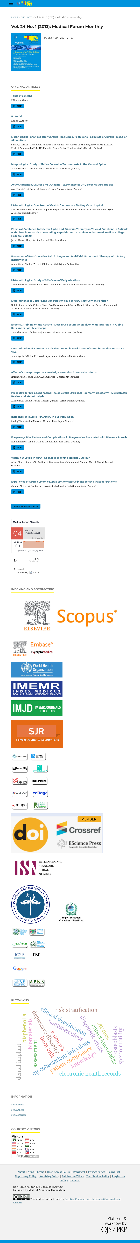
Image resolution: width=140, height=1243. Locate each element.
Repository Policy (26, 1176)
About (21, 1172)
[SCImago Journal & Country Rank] (28, 552)
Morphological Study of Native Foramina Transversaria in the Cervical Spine (58, 164)
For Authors (17, 1109)
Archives (26, 17)
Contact (75, 1180)
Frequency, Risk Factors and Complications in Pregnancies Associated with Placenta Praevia (69, 437)
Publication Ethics (73, 1176)
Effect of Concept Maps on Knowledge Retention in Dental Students (54, 372)
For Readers (17, 1104)
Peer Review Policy (97, 1176)
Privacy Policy (96, 1172)
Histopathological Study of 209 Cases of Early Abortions (45, 280)
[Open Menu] (11, 3)
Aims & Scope (36, 1172)
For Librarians (18, 1114)
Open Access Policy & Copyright (66, 1172)
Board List (114, 1172)
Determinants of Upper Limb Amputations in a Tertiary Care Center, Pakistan (59, 300)
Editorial (16, 116)
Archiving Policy (49, 1176)
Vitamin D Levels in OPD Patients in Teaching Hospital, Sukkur (50, 457)
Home (15, 17)
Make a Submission (25, 506)
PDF (19, 106)
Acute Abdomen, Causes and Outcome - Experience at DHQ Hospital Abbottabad (62, 184)
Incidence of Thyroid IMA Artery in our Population (42, 416)
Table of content (21, 95)
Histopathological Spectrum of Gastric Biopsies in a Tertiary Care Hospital (57, 205)
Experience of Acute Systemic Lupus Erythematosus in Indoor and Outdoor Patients (64, 481)
